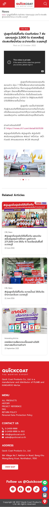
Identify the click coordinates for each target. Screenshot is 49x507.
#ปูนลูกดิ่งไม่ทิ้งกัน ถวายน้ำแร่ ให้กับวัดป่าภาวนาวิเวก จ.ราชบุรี (24, 293)
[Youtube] (28, 489)
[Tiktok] (36, 489)
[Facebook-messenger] (45, 489)
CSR (22, 29)
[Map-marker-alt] (45, 501)
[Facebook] (20, 489)
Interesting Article (11, 338)
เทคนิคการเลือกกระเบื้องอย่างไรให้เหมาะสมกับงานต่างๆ (22, 343)
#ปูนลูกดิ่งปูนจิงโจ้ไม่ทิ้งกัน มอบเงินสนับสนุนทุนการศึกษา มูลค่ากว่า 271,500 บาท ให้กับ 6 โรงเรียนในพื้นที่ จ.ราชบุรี (24, 240)
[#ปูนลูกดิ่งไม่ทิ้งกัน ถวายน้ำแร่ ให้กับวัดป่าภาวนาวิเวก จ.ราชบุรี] (24, 271)
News (26, 29)
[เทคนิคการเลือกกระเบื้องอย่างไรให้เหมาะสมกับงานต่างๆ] (24, 321)
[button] (4, 3)
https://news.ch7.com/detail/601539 (24, 128)
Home (3, 15)
